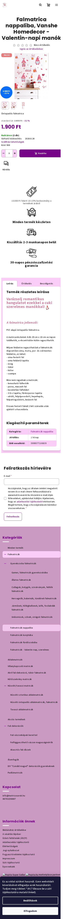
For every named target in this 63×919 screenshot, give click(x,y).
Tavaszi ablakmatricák (21, 709)
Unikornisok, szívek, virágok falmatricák (32, 617)
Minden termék (15, 548)
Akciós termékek (16, 719)
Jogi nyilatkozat (11, 850)
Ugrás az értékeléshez (31, 49)
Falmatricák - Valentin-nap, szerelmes (29, 649)
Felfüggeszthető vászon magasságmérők (31, 742)
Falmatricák (14, 554)
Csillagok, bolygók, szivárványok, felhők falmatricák (32, 589)
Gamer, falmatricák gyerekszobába (30, 572)
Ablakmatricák (15, 659)
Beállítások (30, 900)
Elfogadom (30, 911)
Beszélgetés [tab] (46, 283)
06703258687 (9, 799)
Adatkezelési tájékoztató (16, 842)
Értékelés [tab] (27, 283)
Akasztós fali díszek (20, 749)
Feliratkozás (13, 516)
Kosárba (42, 153)
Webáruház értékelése (14, 830)
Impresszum (9, 858)
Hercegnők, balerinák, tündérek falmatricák (34, 598)
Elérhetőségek (10, 846)
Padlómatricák (15, 772)
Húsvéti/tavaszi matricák (20, 685)
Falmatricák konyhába (21, 635)
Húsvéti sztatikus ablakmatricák (26, 695)
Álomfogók (13, 759)
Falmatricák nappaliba (42, 431)
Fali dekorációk (15, 726)
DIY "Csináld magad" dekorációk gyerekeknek (31, 766)
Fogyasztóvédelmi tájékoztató (19, 854)
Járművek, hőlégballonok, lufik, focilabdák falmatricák (33, 607)
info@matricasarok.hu (14, 795)
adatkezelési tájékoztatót (30, 501)
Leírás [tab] (9, 283)
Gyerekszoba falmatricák (23, 563)
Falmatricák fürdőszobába (23, 642)
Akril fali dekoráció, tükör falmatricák (27, 672)
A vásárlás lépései (12, 834)
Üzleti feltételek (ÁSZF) (15, 838)
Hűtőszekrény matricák (20, 679)
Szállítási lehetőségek (12, 142)
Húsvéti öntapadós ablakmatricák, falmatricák (34, 702)
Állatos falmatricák (21, 580)
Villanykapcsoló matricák (20, 666)
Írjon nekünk (9, 866)
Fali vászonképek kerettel (23, 735)
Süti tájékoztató (11, 862)
